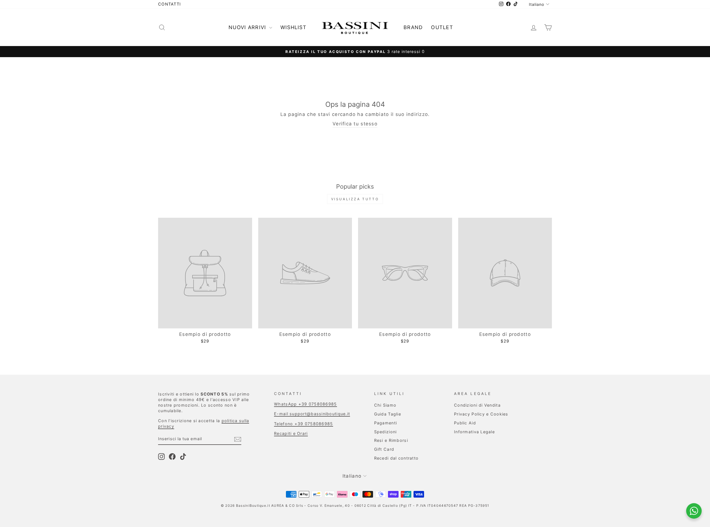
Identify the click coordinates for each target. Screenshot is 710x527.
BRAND (413, 27)
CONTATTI (169, 4)
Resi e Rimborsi (391, 440)
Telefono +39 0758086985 (303, 423)
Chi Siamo (385, 405)
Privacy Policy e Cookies (481, 414)
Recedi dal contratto (396, 458)
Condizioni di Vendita (477, 405)
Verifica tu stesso (355, 123)
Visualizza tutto (355, 199)
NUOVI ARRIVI (248, 27)
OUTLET (442, 27)
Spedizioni (385, 431)
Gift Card (384, 449)
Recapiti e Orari (291, 433)
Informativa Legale (474, 431)
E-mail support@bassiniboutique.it (312, 413)
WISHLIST (293, 27)
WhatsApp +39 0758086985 (305, 404)
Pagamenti (385, 422)
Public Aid (465, 422)
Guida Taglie (387, 414)
